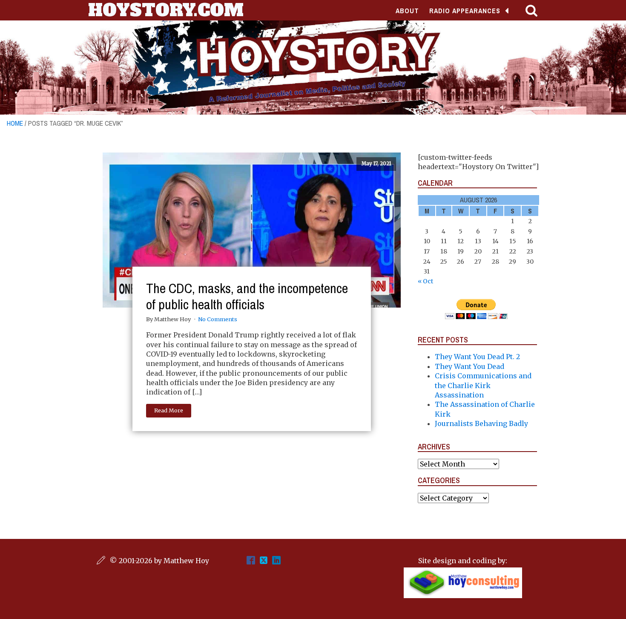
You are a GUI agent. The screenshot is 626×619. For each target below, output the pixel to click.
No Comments (217, 319)
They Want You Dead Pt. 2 (477, 356)
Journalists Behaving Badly (481, 423)
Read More (168, 410)
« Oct (425, 281)
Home (15, 123)
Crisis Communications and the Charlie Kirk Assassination (483, 385)
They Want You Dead (469, 366)
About (407, 10)
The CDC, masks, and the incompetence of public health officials (247, 296)
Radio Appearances (464, 10)
